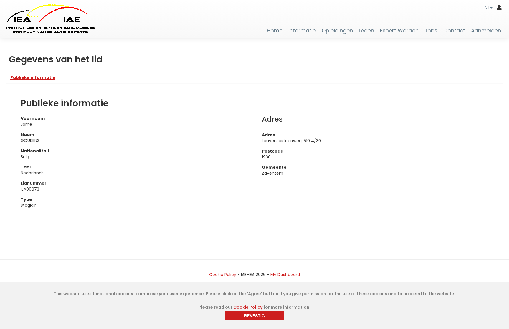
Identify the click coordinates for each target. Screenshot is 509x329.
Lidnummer (34, 183)
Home (274, 31)
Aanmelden (486, 31)
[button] (488, 7)
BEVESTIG (254, 315)
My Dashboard (285, 274)
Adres (268, 135)
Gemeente (274, 167)
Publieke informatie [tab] (32, 77)
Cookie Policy (222, 274)
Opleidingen (337, 31)
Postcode (272, 151)
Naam (27, 135)
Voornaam (33, 118)
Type (26, 199)
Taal (26, 167)
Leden (366, 31)
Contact (454, 31)
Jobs (430, 31)
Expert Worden (399, 31)
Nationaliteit (35, 151)
